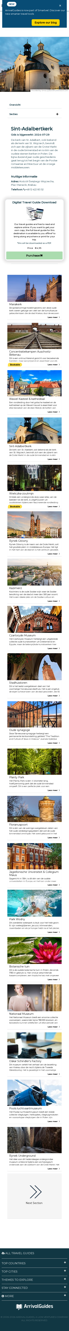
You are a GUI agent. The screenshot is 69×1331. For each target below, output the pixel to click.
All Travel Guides (19, 1253)
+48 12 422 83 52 (34, 189)
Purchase (33, 255)
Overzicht (15, 104)
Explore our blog (46, 22)
